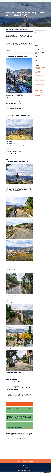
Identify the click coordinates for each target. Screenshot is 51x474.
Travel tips (38, 83)
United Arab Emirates (37, 84)
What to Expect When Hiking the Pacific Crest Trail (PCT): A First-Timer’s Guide (40, 48)
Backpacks (38, 68)
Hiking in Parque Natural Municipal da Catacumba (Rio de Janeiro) (40, 59)
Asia (35, 68)
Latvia (37, 75)
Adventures (42, 67)
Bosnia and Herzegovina (42, 68)
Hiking (36, 73)
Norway (42, 76)
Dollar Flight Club (14, 409)
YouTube (31, 461)
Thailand (43, 80)
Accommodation (37, 67)
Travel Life (34, 1)
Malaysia (40, 75)
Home (26, 1)
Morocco (44, 75)
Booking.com (19, 415)
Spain (41, 80)
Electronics (42, 71)
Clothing (37, 71)
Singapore (38, 80)
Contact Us (40, 1)
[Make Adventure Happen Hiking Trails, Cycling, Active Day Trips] (12, 1)
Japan (35, 75)
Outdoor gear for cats (37, 79)
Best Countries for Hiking (39, 50)
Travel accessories (40, 81)
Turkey (41, 83)
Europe (36, 72)
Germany (42, 72)
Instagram (25, 461)
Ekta (17, 423)
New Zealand (40, 76)
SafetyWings (22, 423)
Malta (42, 75)
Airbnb (28, 415)
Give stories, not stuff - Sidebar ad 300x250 (39, 93)
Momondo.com (26, 408)
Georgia (40, 72)
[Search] (44, 1)
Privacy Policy (25, 467)
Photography (36, 80)
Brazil (36, 69)
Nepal (35, 76)
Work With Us (25, 465)
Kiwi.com (22, 408)
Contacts (20, 461)
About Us (25, 464)
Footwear (38, 72)
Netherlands (38, 76)
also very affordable (28, 427)
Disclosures (25, 468)
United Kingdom (41, 84)
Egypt (39, 71)
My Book (30, 1)
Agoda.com (23, 415)
